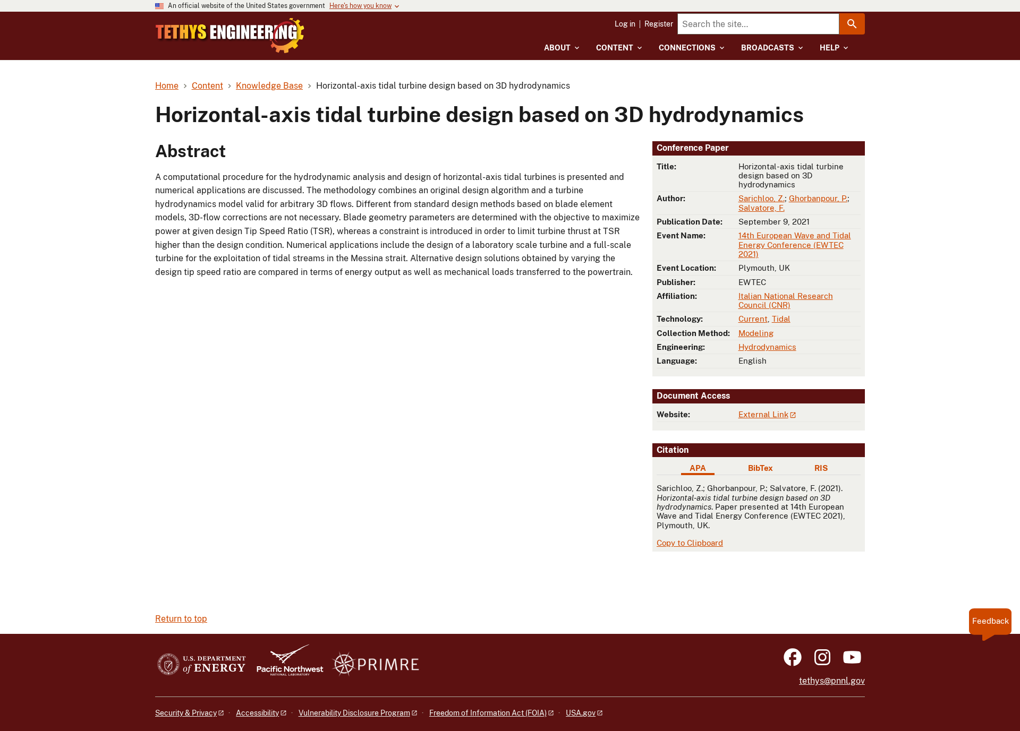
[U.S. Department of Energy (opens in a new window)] (201, 665)
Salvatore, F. (761, 207)
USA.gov (581, 713)
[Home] (230, 35)
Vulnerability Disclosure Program (354, 713)
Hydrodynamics (767, 346)
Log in (625, 24)
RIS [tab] (821, 467)
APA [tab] (698, 467)
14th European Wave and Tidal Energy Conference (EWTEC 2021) (794, 245)
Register (658, 24)
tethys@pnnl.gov (832, 681)
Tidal (781, 318)
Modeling (756, 333)
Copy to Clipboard (690, 542)
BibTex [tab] (760, 467)
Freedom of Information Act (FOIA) (488, 713)
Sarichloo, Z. (761, 198)
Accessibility (257, 713)
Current (753, 318)
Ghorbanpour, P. (818, 198)
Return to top (181, 619)
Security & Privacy (186, 713)
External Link (763, 414)
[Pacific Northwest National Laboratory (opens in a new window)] (286, 665)
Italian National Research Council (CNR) (785, 300)
